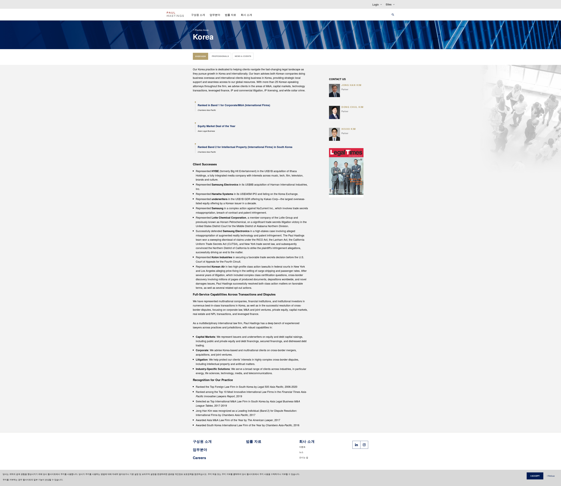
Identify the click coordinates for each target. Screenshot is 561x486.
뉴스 (301, 452)
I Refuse (551, 476)
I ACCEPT (535, 476)
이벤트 (302, 446)
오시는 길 (303, 457)
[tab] (200, 56)
